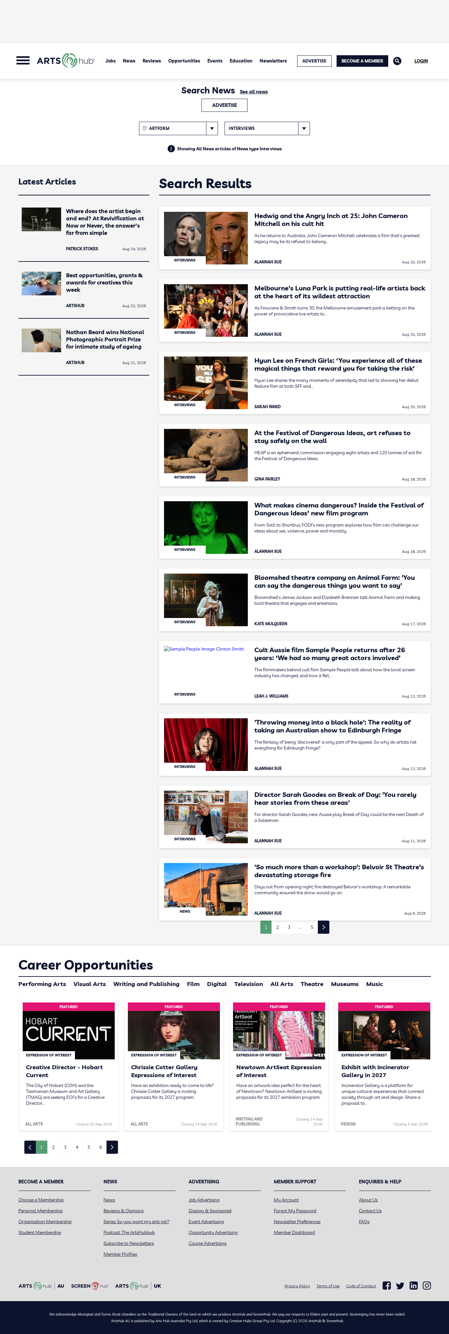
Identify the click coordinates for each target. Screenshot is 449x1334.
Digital (217, 984)
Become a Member (362, 60)
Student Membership (39, 1232)
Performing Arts (42, 984)
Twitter (400, 1285)
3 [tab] (65, 1147)
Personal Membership (40, 1211)
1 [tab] (41, 1147)
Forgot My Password (295, 1211)
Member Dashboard (294, 1232)
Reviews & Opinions (124, 1211)
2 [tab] (53, 1147)
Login (421, 60)
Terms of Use (328, 1285)
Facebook (387, 1285)
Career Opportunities (85, 964)
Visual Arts (90, 984)
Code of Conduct (361, 1285)
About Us (368, 1200)
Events (215, 61)
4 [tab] (77, 1147)
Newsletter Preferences (297, 1221)
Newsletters (273, 61)
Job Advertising (204, 1200)
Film (193, 984)
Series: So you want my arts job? (136, 1221)
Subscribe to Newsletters (129, 1243)
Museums (345, 984)
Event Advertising (206, 1221)
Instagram (427, 1285)
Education (241, 61)
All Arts (282, 984)
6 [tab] (100, 1147)
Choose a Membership (41, 1200)
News (129, 61)
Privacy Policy (297, 1285)
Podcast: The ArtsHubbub (129, 1232)
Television (248, 984)
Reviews (152, 61)
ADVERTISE (314, 60)
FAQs (364, 1221)
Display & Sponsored (210, 1211)
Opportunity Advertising (213, 1232)
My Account (286, 1200)
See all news (254, 92)
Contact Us (370, 1211)
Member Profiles (120, 1254)
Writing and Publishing (146, 984)
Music (374, 984)
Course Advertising (207, 1243)
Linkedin (414, 1285)
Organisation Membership (45, 1221)
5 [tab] (88, 1147)
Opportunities (184, 61)
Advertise (224, 105)
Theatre (312, 984)
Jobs (111, 61)
